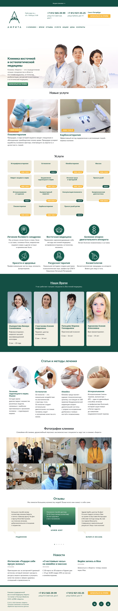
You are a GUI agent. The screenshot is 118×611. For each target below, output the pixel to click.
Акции (65, 27)
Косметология (94, 262)
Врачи (41, 27)
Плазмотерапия (17, 134)
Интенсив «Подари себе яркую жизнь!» (21, 562)
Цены (72, 27)
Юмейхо (66, 391)
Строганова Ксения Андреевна (44, 327)
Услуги (57, 27)
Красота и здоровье (24, 262)
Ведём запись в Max (89, 561)
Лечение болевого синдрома (24, 236)
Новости (59, 555)
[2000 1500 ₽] (85, 116)
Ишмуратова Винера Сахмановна (19, 327)
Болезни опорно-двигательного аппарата (94, 238)
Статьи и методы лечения (59, 361)
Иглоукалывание (96, 391)
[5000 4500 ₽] (33, 116)
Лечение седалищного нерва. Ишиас (19, 393)
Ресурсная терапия (59, 262)
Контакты (80, 27)
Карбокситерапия (70, 134)
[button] (54, 544)
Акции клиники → (59, 3)
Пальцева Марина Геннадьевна (70, 327)
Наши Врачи (59, 283)
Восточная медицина (59, 236)
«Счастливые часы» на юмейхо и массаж (55, 562)
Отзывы (49, 27)
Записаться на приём (99, 16)
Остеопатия (41, 391)
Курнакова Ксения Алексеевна (96, 327)
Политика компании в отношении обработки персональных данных (18, 605)
